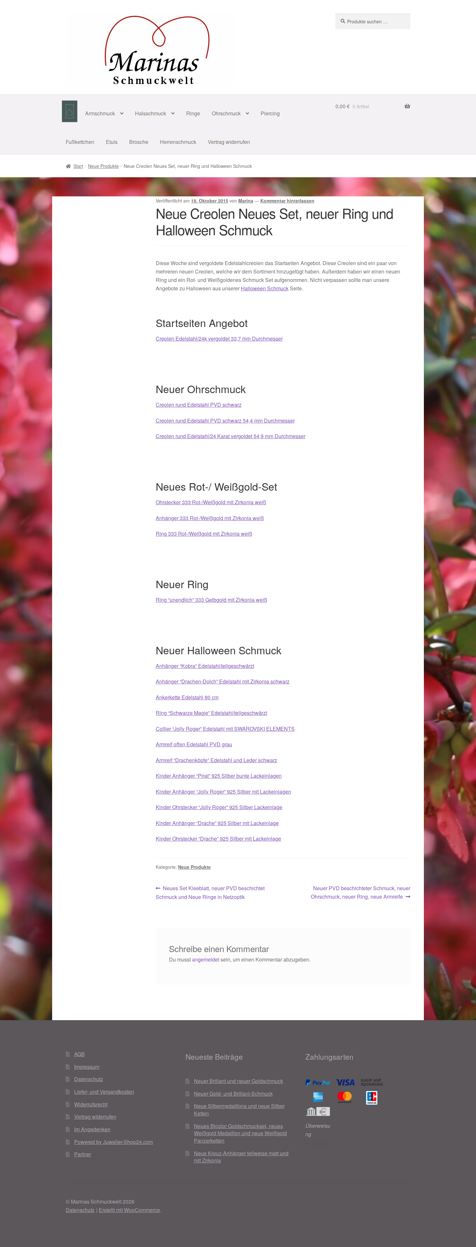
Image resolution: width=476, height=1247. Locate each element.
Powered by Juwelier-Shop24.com (113, 1142)
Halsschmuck (150, 113)
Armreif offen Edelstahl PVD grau (194, 744)
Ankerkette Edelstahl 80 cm (187, 697)
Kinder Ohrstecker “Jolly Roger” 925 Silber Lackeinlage (219, 807)
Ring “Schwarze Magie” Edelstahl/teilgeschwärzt (211, 713)
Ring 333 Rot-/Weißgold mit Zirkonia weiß (204, 533)
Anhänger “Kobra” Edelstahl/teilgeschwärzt (205, 666)
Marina (245, 200)
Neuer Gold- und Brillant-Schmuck (233, 1093)
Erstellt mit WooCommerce (129, 1210)
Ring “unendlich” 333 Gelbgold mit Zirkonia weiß (211, 599)
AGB (79, 1054)
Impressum (86, 1066)
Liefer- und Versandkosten (104, 1091)
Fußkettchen (80, 142)
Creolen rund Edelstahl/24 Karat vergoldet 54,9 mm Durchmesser (230, 436)
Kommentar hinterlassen (287, 200)
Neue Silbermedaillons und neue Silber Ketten (239, 1109)
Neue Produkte (103, 166)
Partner (82, 1154)
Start (78, 166)
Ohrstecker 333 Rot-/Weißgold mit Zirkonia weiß (211, 502)
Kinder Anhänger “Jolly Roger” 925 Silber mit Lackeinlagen (223, 791)
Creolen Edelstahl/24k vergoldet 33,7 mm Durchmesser (219, 338)
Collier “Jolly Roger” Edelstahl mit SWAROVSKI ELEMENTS (225, 728)
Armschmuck (100, 113)
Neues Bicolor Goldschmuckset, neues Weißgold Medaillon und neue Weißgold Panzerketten (240, 1133)
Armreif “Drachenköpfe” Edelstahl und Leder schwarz (216, 760)
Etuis (112, 142)
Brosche (138, 142)
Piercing (270, 113)
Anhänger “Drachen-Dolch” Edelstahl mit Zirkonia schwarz (222, 681)
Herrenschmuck (178, 142)
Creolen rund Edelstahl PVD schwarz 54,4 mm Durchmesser (225, 420)
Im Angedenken (92, 1129)
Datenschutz (88, 1079)
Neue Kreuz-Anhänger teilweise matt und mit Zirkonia (241, 1156)
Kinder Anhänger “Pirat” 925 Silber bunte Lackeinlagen (219, 775)
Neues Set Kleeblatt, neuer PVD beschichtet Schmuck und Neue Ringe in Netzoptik (210, 892)
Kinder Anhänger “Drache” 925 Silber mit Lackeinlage (217, 823)
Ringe (193, 113)
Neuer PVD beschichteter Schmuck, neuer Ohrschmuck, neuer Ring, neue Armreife (360, 892)
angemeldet (205, 959)
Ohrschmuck (226, 113)
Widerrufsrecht (91, 1104)
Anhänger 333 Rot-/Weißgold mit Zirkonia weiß (210, 518)
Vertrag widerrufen (229, 142)
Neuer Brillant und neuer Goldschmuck (238, 1081)
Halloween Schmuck (265, 288)
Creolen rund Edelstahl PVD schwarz (199, 404)
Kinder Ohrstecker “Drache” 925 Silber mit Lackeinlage (218, 838)
